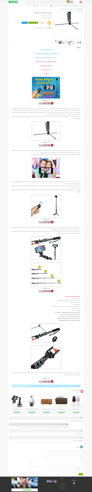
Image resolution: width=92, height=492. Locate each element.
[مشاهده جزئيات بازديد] (74, 483)
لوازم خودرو (56, 5)
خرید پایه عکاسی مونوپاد (59, 386)
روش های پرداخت (62, 488)
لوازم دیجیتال (63, 5)
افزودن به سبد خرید (32, 22)
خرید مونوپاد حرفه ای (51, 386)
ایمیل (82, 454)
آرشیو (78, 392)
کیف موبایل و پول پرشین (61, 409)
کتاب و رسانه (31, 5)
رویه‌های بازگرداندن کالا (61, 487)
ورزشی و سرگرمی (39, 5)
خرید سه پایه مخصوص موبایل (42, 386)
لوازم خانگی (79, 5)
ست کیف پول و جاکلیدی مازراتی (46, 409)
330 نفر (23, 22)
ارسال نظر (80, 474)
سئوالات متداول (62, 485)
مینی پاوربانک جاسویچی (76, 409)
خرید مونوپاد (74, 386)
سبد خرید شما (13, 1)
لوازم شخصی (71, 5)
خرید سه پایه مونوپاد (67, 386)
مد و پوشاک (48, 5)
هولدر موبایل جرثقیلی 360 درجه (17, 409)
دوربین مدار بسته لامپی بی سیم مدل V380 (32, 409)
